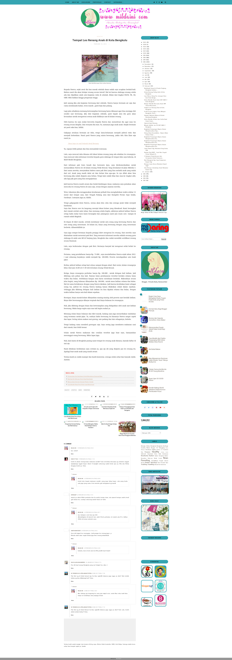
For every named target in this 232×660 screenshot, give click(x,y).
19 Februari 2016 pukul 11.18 (86, 459)
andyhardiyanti (76, 530)
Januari (147, 172)
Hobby (162, 452)
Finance (147, 452)
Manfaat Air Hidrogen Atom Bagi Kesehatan (80, 379)
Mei (146, 79)
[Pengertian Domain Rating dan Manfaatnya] (72, 422)
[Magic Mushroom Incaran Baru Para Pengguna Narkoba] (127, 426)
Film (142, 452)
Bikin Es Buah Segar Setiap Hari (109, 425)
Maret (147, 84)
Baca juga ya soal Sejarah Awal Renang (83, 143)
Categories (118, 2)
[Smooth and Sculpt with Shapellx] (90, 404)
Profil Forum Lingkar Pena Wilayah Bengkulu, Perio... (154, 112)
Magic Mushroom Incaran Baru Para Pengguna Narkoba (127, 434)
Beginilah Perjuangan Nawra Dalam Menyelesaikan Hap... (155, 130)
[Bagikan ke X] (95, 396)
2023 (144, 46)
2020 (145, 53)
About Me (75, 2)
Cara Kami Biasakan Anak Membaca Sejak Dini (109, 407)
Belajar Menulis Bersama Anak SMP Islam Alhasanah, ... (155, 104)
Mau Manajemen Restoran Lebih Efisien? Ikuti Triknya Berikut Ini (158, 360)
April (146, 81)
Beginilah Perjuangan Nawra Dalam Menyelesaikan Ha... (155, 137)
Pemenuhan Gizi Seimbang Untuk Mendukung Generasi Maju (85, 376)
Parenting (87, 390)
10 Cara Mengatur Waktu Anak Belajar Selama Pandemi (91, 425)
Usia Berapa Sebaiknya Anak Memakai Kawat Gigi (156, 168)
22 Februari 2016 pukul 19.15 (85, 495)
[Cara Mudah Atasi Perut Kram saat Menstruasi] (72, 409)
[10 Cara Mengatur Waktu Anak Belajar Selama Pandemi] (90, 422)
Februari (147, 86)
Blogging (162, 448)
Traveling (144, 464)
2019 (144, 55)
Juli (146, 75)
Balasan (74, 474)
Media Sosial (158, 458)
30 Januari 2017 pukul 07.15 (93, 562)
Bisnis (148, 448)
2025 (144, 42)
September (148, 71)
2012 (144, 180)
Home (67, 2)
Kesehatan (144, 455)
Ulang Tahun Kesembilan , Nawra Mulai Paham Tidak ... (156, 134)
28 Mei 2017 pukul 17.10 (98, 607)
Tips (167, 462)
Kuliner (151, 455)
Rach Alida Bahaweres (78, 562)
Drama (158, 449)
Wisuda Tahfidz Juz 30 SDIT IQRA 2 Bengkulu (154, 126)
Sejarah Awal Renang (150, 123)
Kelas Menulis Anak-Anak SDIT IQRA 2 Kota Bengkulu (155, 101)
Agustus (147, 73)
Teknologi (153, 462)
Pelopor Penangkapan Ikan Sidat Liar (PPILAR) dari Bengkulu (127, 408)
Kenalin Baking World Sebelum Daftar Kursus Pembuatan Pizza (157, 389)
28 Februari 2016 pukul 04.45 (92, 548)
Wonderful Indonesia (160, 464)
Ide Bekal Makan (154, 349)
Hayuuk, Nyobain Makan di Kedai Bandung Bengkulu (154, 116)
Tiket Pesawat (161, 462)
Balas (72, 453)
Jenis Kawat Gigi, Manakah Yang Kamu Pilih (156, 149)
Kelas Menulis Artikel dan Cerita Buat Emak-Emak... (155, 120)
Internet (143, 454)
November (148, 66)
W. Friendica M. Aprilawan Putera (81, 573)
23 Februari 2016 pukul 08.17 (92, 512)
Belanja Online (145, 446)
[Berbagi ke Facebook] (91, 396)
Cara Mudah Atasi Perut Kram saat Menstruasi (81, 384)
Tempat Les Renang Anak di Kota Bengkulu (154, 108)
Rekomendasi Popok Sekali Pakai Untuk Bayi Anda (157, 329)
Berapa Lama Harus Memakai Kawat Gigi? (155, 165)
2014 (144, 176)
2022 (144, 49)
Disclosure (86, 2)
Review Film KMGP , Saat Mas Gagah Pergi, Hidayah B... (155, 153)
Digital (154, 449)
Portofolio (97, 2)
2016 (144, 62)
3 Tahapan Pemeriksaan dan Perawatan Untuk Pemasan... (153, 157)
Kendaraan (165, 454)
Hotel (167, 452)
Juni (146, 77)
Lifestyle (74, 390)
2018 (144, 57)
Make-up (150, 458)
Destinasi (148, 449)
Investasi (150, 454)
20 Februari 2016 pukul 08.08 (92, 478)
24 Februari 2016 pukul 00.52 (89, 530)
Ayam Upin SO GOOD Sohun (156, 379)
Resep (143, 462)
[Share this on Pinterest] (99, 396)
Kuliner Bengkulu (159, 456)
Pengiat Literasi (163, 460)
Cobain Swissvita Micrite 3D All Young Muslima (157, 370)
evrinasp (73, 495)
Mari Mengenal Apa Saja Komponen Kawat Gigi (155, 161)
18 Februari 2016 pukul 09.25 (85, 448)
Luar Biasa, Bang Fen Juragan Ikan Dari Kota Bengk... (155, 97)
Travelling (151, 464)
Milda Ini (73, 448)
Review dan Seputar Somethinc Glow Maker (157, 319)
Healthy (100, 36)
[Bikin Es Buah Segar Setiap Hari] (109, 422)
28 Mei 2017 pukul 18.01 (90, 590)
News (80, 390)
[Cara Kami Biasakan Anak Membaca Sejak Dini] (109, 404)
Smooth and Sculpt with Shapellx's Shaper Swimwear (90, 407)
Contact (107, 2)
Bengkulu (153, 446)
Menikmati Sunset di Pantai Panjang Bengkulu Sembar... (155, 89)
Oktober (147, 68)
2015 (144, 174)
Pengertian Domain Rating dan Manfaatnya (72, 425)
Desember (148, 64)
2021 (144, 51)
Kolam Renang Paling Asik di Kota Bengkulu (154, 93)
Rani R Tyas (74, 459)
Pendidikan (154, 460)
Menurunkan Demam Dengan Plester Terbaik (80, 382)
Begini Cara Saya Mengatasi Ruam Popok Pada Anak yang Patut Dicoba (157, 299)
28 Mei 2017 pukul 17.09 (98, 573)
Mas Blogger (118, 658)
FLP (162, 449)
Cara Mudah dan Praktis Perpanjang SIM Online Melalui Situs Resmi (157, 340)
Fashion (165, 449)
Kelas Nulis (157, 454)
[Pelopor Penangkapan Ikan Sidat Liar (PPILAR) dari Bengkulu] (127, 404)
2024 (144, 44)
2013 (144, 178)
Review (147, 462)
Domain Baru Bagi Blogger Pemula (158, 310)
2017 (144, 60)
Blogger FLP (154, 448)
